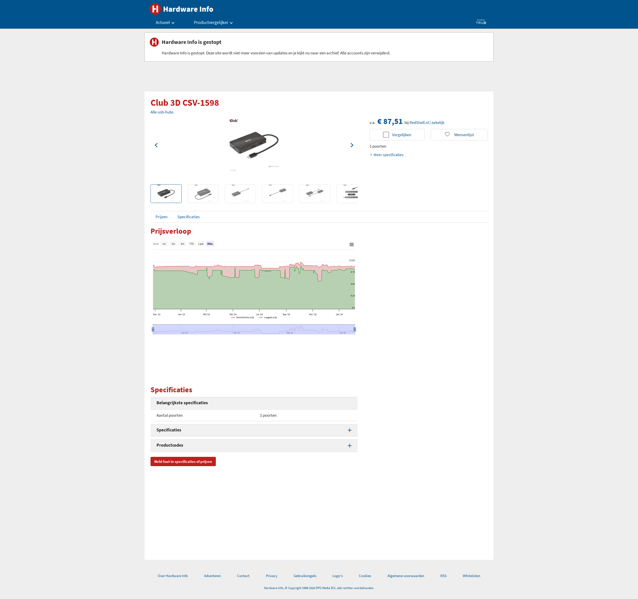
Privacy (271, 575)
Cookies (365, 575)
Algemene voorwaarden (406, 575)
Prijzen (161, 216)
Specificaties (188, 216)
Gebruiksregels (305, 575)
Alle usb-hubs (162, 112)
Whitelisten (471, 575)
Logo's (337, 575)
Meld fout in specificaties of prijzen (183, 461)
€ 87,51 (390, 121)
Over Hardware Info (173, 575)
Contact (243, 575)
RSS (443, 575)
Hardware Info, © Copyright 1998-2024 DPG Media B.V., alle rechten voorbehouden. (319, 588)
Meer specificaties (388, 154)
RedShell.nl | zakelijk (426, 122)
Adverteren (212, 575)
